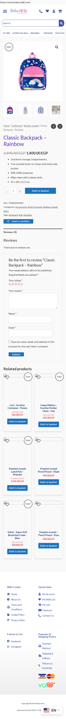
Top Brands (16, 125)
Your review (16, 290)
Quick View (17, 399)
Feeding (48, 33)
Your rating (16, 280)
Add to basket (40, 190)
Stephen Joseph (31, 125)
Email (12, 327)
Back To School (35, 207)
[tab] (33, 232)
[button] (5, 11)
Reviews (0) (10, 232)
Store (6, 33)
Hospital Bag (20, 33)
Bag (21, 215)
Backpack (13, 215)
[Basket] (60, 11)
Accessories (21, 207)
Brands (35, 33)
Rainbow (28, 215)
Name (13, 313)
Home (7, 125)
